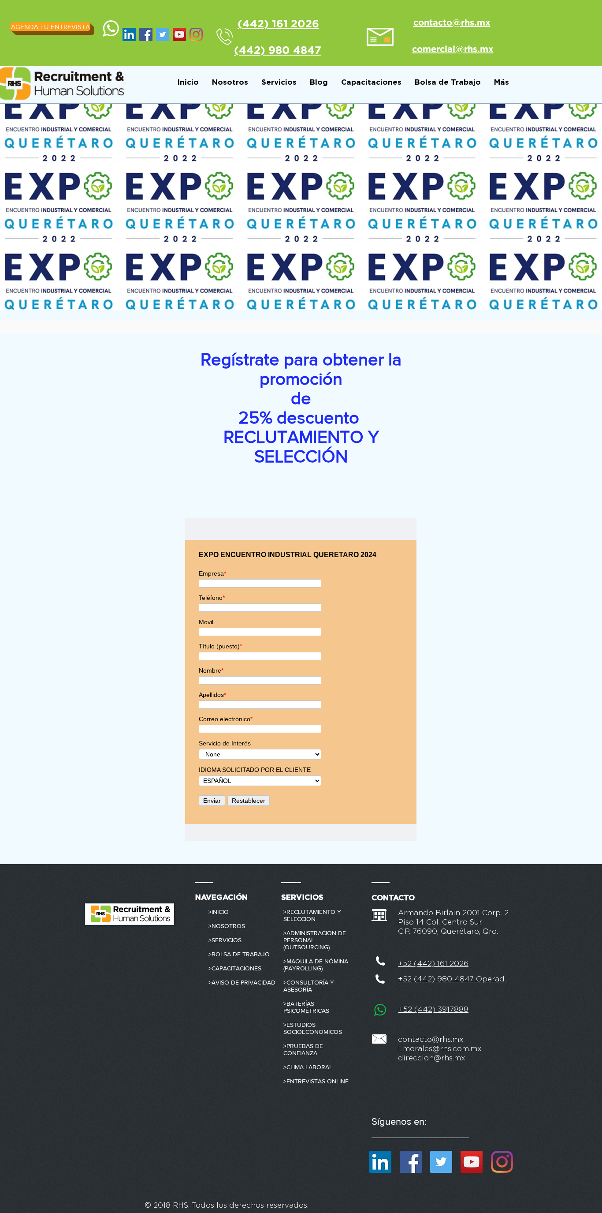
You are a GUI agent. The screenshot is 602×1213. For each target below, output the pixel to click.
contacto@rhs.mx (431, 1039)
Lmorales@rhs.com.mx (440, 1048)
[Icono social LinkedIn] (129, 34)
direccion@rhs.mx (431, 1058)
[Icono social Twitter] (162, 34)
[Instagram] (196, 34)
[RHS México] (179, 34)
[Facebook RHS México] (145, 34)
